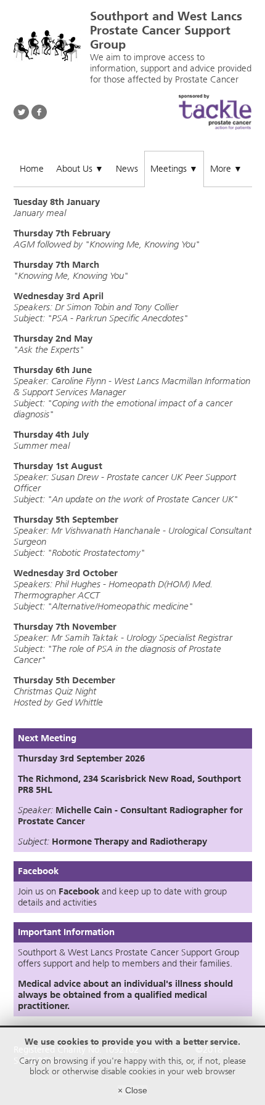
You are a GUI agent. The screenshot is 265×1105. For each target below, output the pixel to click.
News (127, 168)
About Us (80, 168)
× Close (132, 1090)
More (226, 168)
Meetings (174, 168)
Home (32, 168)
